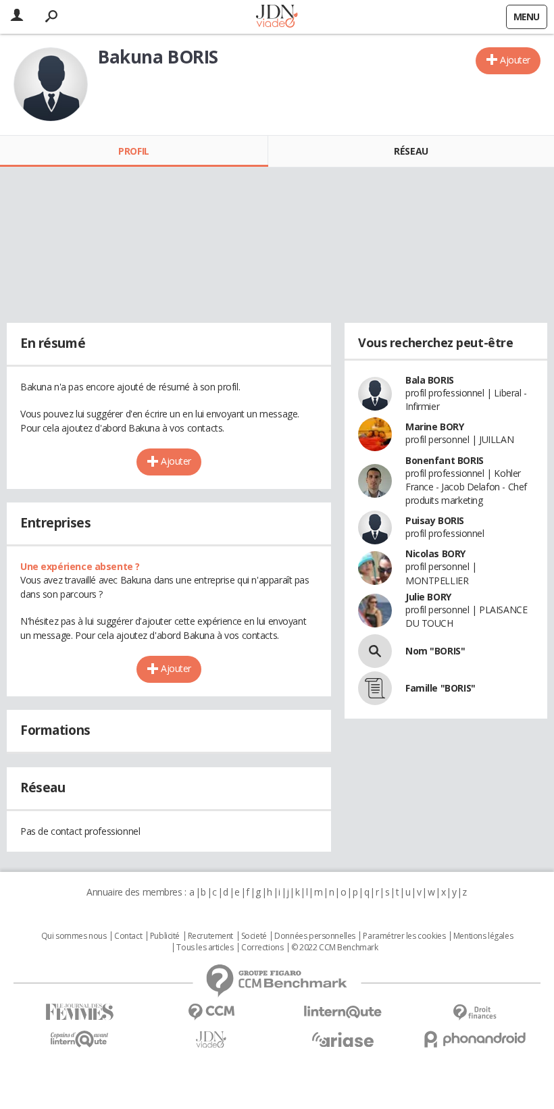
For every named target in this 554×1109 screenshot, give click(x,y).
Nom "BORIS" (435, 650)
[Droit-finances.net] (474, 1012)
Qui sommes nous (74, 936)
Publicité (165, 936)
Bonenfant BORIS (444, 460)
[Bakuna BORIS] (51, 84)
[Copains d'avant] (79, 1039)
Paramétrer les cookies (404, 936)
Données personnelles (314, 936)
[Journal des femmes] (79, 1012)
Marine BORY (434, 426)
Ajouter (515, 59)
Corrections (262, 947)
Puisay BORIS (434, 520)
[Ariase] (343, 1039)
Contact (128, 936)
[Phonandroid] (474, 1039)
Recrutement (210, 936)
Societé (254, 936)
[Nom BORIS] (375, 651)
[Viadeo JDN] (211, 1039)
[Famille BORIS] (375, 688)
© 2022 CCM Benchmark (334, 947)
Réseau (411, 151)
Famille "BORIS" (440, 687)
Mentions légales (483, 936)
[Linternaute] (343, 1012)
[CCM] (211, 1012)
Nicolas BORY (435, 553)
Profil (133, 151)
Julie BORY (428, 596)
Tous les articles (204, 947)
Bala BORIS (429, 379)
